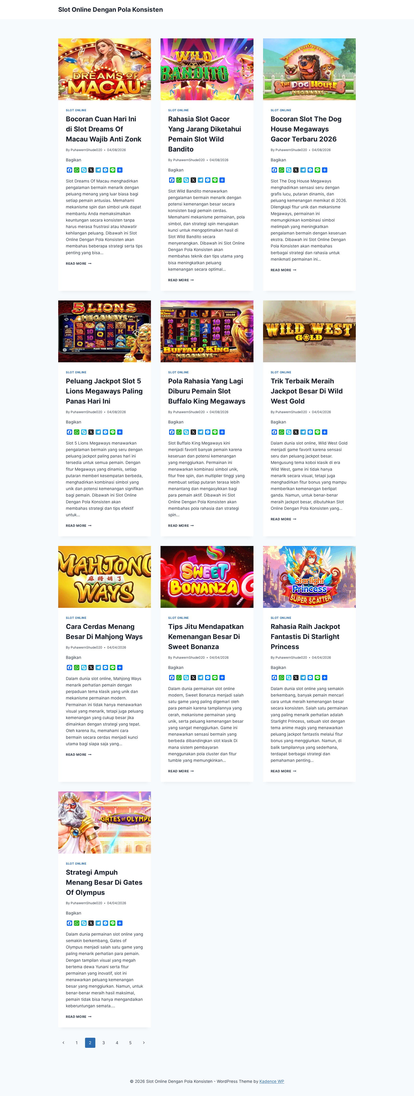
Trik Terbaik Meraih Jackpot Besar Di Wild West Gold (307, 391)
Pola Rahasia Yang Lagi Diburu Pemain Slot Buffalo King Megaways (207, 391)
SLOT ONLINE (76, 110)
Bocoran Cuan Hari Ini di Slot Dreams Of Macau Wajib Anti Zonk (103, 129)
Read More (79, 263)
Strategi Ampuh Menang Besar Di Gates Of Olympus (104, 882)
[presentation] (104, 69)
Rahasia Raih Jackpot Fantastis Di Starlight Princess (305, 636)
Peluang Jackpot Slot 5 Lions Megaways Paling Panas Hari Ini (104, 391)
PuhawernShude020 (86, 150)
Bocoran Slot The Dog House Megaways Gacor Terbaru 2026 (306, 129)
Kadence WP (271, 1081)
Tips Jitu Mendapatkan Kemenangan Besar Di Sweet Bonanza (206, 636)
